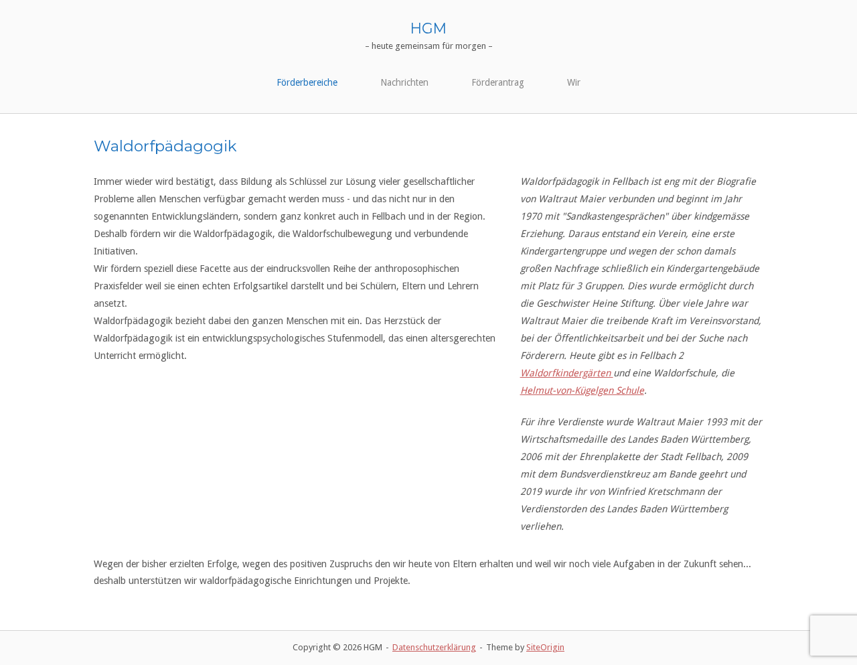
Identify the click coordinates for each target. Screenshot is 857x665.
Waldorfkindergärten (566, 373)
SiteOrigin (545, 647)
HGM (428, 28)
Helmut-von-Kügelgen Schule (582, 390)
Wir (573, 82)
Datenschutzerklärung (434, 647)
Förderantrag (497, 82)
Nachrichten (404, 82)
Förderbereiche (307, 82)
